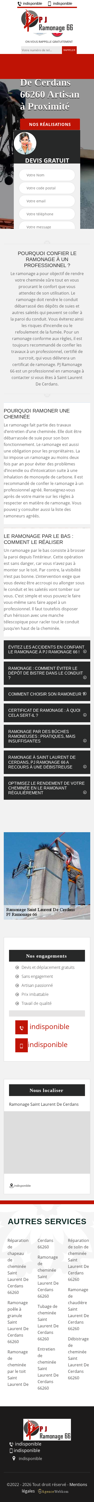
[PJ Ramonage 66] (47, 20)
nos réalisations (50, 124)
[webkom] (53, 1491)
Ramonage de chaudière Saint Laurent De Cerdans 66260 (78, 1309)
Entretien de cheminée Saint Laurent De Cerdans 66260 (48, 1368)
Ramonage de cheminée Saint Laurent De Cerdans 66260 (48, 1276)
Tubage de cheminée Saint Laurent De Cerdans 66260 (48, 1323)
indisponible (32, 3)
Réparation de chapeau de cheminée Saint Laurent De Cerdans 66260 (18, 1266)
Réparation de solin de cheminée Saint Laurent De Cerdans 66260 (78, 1260)
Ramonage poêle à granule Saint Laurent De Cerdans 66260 (18, 1322)
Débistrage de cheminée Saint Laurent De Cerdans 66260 (78, 1358)
